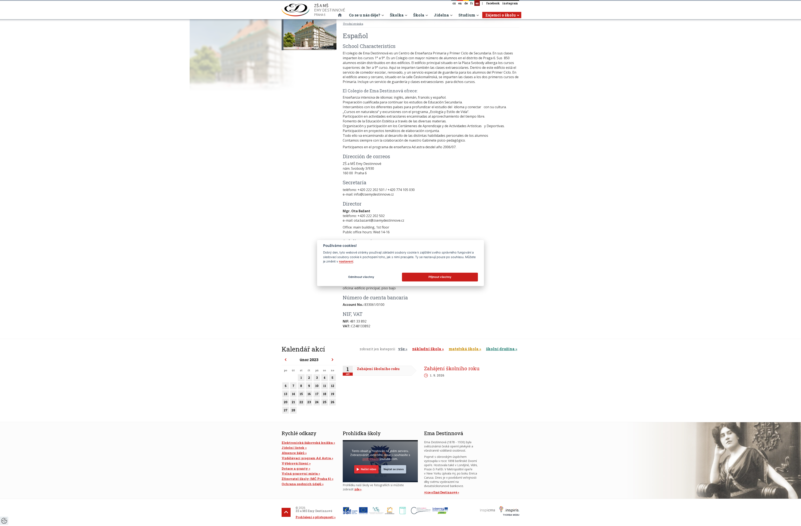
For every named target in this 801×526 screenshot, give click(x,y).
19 (332, 394)
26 (332, 402)
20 (285, 402)
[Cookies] (4, 521)
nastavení (346, 261)
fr (471, 3)
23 (309, 402)
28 (293, 410)
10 (317, 386)
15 (301, 394)
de (466, 3)
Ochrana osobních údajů (301, 484)
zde (356, 489)
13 (285, 394)
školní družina (500, 348)
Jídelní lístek (293, 448)
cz (454, 3)
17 (317, 394)
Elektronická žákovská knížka (307, 443)
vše (401, 348)
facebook (493, 3)
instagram (510, 3)
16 (309, 394)
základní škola (426, 348)
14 (293, 394)
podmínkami (371, 459)
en (460, 3)
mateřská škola (464, 348)
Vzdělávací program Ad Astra (306, 458)
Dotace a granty (295, 468)
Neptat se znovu (394, 469)
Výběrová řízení (295, 463)
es (477, 3)
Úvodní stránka (353, 24)
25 (324, 402)
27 (285, 410)
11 (324, 386)
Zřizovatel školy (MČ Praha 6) (306, 479)
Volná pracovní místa (300, 473)
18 (324, 394)
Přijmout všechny (439, 277)
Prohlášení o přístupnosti (315, 517)
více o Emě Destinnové (440, 492)
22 (301, 402)
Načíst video (368, 469)
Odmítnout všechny (361, 277)
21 (293, 402)
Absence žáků (293, 453)
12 (332, 386)
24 (317, 402)
